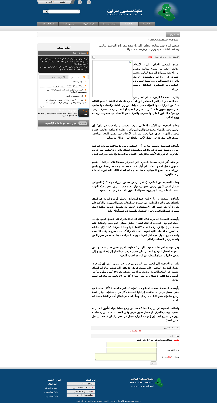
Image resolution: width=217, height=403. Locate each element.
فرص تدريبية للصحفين (83, 391)
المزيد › (41, 107)
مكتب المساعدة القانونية (82, 387)
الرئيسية (146, 24)
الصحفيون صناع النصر (74, 96)
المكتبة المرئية (88, 24)
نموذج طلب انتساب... (66, 110)
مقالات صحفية (87, 384)
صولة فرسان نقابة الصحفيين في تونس (68, 86)
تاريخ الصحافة (57, 78)
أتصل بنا (49, 2)
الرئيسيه (62, 2)
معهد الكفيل (124, 401)
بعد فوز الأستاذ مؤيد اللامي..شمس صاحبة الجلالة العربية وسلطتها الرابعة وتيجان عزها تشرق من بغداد (66, 101)
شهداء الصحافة (48, 24)
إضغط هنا (82, 123)
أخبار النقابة (129, 24)
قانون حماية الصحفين (84, 395)
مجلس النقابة (68, 24)
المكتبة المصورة (109, 24)
